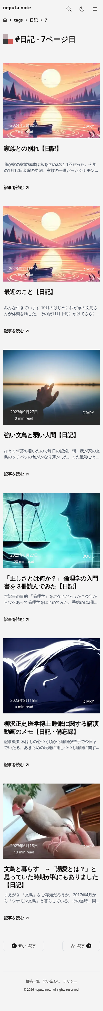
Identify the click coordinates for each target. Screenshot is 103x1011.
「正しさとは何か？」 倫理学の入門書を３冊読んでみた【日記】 (51, 582)
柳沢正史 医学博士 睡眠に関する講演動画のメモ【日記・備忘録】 (51, 727)
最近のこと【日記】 (30, 292)
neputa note (17, 8)
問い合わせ (51, 981)
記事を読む (14, 187)
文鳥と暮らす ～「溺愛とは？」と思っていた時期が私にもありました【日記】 (51, 877)
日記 (34, 20)
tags (18, 20)
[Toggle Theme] (82, 9)
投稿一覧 (33, 981)
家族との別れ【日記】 (33, 148)
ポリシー (70, 981)
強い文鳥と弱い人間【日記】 (41, 435)
